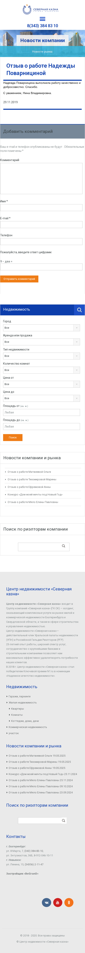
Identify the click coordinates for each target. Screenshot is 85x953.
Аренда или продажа (17, 335)
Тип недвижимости (16, 349)
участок (14, 733)
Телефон (6, 235)
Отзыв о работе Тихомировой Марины (32, 479)
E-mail (5, 218)
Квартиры (17, 708)
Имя (4, 201)
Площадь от (15, 406)
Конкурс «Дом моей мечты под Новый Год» (35, 494)
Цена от (8, 377)
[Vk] (46, 902)
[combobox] (41, 327)
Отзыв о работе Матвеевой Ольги (29, 471)
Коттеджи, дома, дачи (25, 720)
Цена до (8, 391)
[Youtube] (57, 902)
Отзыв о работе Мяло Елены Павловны (33, 502)
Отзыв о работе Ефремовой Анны (29, 486)
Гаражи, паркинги (20, 696)
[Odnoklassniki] (68, 902)
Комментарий (9, 160)
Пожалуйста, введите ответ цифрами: (26, 252)
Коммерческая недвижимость (28, 727)
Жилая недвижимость (23, 702)
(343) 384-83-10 (33, 850)
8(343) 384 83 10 (42, 25)
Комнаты (17, 714)
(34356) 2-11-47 (34, 864)
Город (7, 321)
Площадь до (15, 420)
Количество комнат (16, 363)
